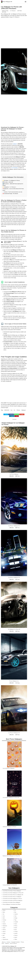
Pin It (17, 416)
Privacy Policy (21, 951)
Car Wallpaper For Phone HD (14, 629)
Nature (4, 931)
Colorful (16, 914)
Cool (4, 916)
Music (15, 929)
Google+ (22, 414)
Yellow (15, 939)
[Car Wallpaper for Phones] (14, 72)
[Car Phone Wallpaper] (14, 449)
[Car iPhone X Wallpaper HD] (14, 553)
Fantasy (4, 919)
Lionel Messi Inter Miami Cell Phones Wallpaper (12, 900)
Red (3, 935)
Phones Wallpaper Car (14, 681)
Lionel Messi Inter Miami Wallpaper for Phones (12, 898)
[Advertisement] (14, 32)
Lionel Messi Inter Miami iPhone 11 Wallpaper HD (13, 894)
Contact (8, 942)
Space (4, 937)
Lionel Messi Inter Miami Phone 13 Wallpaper (12, 896)
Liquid (4, 927)
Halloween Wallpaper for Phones (9, 826)
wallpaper (15, 143)
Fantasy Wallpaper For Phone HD (10, 884)
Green (15, 923)
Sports (15, 937)
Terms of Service (13, 943)
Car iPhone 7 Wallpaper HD (14, 525)
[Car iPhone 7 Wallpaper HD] (14, 501)
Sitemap (7, 943)
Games (4, 923)
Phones (18, 410)
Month (15, 927)
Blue (15, 912)
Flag (15, 919)
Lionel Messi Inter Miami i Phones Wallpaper (12, 890)
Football (16, 921)
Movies (4, 929)
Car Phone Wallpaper (14, 474)
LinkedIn (12, 416)
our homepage (15, 167)
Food (4, 921)
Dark (4, 917)
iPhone (15, 925)
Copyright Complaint (15, 942)
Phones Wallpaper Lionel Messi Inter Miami (12, 904)
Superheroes (5, 939)
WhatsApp (16, 414)
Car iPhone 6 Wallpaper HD (14, 732)
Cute (15, 916)
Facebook (11, 414)
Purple (4, 933)
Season (16, 935)
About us (4, 942)
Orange (16, 931)
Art (15, 910)
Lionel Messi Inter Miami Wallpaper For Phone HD (13, 892)
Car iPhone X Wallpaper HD (14, 577)
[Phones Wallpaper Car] (14, 656)
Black (4, 912)
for (14, 410)
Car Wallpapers (13, 10)
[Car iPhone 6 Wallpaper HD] (14, 708)
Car (11, 410)
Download (14, 419)
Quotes (15, 933)
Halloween (5, 925)
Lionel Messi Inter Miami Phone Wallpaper (11, 902)
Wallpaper (24, 410)
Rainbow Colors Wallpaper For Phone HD (11, 855)
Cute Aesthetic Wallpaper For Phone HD (11, 797)
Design (15, 917)
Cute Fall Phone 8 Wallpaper (9, 768)
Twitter (6, 414)
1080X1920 (6, 410)
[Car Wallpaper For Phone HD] (14, 604)
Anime (4, 910)
